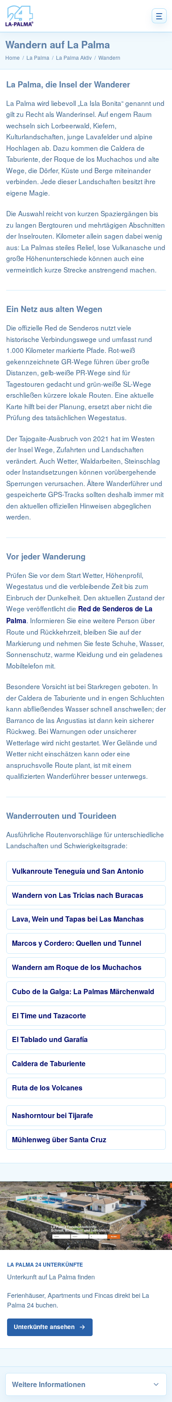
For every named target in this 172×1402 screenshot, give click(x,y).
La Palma (37, 57)
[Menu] (159, 15)
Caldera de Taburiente (49, 1063)
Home (12, 57)
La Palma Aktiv (74, 57)
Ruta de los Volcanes (47, 1087)
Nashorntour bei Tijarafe (52, 1115)
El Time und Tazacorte (49, 1015)
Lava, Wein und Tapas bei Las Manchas (78, 919)
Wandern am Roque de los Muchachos (77, 967)
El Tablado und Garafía (50, 1039)
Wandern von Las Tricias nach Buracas (77, 895)
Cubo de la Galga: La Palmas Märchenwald (83, 991)
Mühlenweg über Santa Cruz (59, 1139)
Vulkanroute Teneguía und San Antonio (78, 871)
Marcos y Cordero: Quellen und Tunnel (76, 943)
